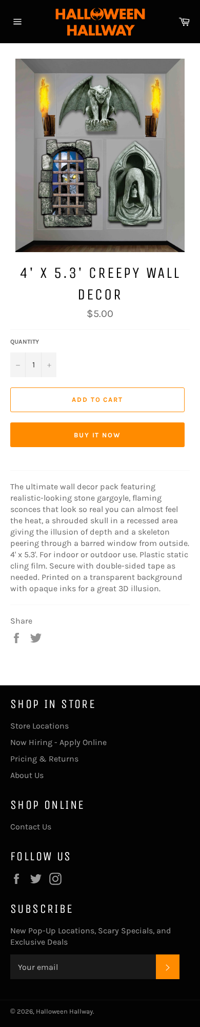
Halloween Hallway (64, 1011)
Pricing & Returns (44, 759)
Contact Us (30, 826)
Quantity (24, 341)
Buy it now (98, 435)
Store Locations (39, 726)
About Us (27, 775)
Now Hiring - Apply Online (58, 742)
